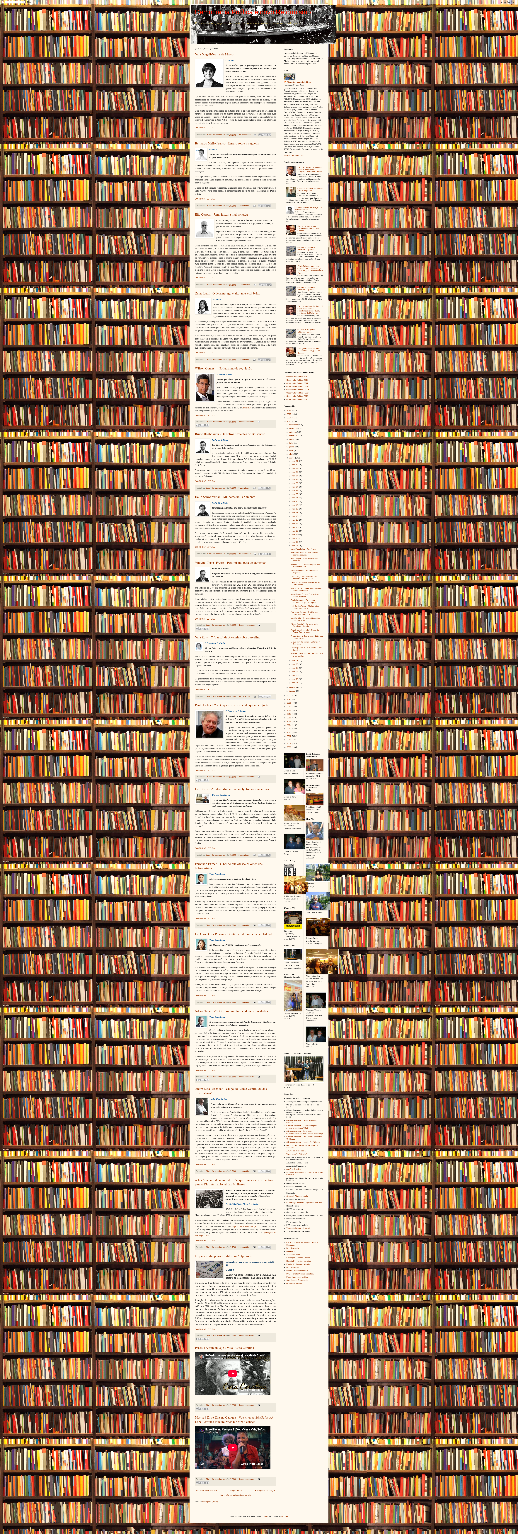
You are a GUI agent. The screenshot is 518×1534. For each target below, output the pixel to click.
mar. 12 (295, 531)
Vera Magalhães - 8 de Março (214, 54)
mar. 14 (295, 524)
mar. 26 (295, 479)
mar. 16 (295, 516)
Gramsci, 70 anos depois (297, 1196)
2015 (289, 721)
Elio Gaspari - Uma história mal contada (221, 214)
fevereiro (293, 687)
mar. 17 (295, 513)
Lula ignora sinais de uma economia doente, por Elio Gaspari (308, 350)
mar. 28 (295, 472)
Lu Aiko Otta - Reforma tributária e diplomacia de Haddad (233, 934)
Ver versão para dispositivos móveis (235, 1495)
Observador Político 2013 (297, 396)
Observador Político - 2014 (297, 393)
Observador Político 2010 (297, 399)
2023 (289, 421)
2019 (289, 707)
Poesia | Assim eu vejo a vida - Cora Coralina (224, 1347)
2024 (289, 418)
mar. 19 (295, 505)
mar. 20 (295, 501)
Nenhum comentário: (246, 422)
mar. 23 (295, 490)
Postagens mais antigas (265, 1490)
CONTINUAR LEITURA (205, 128)
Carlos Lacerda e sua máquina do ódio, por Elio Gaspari (308, 228)
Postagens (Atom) (210, 1502)
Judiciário (246, 408)
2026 (289, 410)
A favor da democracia (296, 1151)
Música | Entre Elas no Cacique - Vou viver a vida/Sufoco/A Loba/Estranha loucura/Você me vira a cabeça (234, 1419)
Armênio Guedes (293, 1169)
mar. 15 (295, 520)
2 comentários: (244, 855)
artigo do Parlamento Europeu (244, 1226)
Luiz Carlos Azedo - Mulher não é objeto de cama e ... (305, 607)
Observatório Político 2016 (297, 386)
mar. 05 (295, 668)
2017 (289, 714)
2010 (289, 740)
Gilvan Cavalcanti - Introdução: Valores (303, 1142)
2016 (289, 718)
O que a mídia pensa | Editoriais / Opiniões (306, 248)
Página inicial (236, 1490)
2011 (289, 736)
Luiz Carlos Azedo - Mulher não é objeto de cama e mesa (232, 789)
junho (291, 447)
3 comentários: (244, 206)
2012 (289, 732)
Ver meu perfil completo (294, 155)
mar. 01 (295, 683)
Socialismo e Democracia (297, 1280)
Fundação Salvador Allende (298, 1264)
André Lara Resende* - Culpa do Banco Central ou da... (305, 631)
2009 (289, 743)
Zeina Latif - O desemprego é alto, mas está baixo (227, 293)
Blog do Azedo (292, 1248)
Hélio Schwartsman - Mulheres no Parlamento (225, 497)
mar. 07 (295, 660)
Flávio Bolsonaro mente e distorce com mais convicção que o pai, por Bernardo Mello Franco (310, 269)
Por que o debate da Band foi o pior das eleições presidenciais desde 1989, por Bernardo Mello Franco (310, 309)
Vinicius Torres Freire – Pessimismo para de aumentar (230, 562)
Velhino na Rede (293, 1254)
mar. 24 (295, 487)
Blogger (284, 1516)
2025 (289, 414)
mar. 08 (295, 546)
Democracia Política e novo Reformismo (253, 12)
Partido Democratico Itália (297, 1270)
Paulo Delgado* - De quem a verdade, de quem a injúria (231, 705)
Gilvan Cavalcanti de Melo (299, 82)
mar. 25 (295, 483)
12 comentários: (245, 285)
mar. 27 (295, 476)
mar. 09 (295, 542)
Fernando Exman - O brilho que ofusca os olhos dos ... (304, 613)
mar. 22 (295, 494)
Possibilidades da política (297, 1277)
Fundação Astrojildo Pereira (298, 1258)
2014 (289, 725)
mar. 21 (295, 498)
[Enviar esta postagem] (255, 135)
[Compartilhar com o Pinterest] (270, 134)
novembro (293, 428)
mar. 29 (295, 468)
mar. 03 (295, 675)
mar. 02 (295, 679)
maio (291, 450)
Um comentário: (244, 135)
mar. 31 (295, 461)
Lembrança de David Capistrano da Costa (304, 1202)
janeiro (292, 691)
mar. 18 (295, 509)
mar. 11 (295, 535)
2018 (289, 710)
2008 (289, 747)
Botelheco (290, 1251)
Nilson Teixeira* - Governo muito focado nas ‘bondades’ (232, 1011)
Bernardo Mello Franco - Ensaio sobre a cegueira (227, 143)
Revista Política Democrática (298, 1261)
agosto (292, 439)
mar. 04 (295, 672)
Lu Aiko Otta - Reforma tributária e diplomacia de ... (305, 619)
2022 (289, 696)
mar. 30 (295, 465)
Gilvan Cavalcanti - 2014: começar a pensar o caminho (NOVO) (301, 1127)
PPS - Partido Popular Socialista (300, 1274)
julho (291, 443)
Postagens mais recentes (206, 1490)
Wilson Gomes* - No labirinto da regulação (223, 368)
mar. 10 (295, 538)
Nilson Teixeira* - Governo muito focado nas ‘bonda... (304, 625)
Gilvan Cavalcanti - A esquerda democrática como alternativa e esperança (304, 1132)
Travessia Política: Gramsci (298, 1228)
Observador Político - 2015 (297, 389)
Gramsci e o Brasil (294, 1283)
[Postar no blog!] (262, 134)
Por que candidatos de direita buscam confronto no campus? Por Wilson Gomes (310, 169)
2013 (289, 729)
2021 (289, 699)
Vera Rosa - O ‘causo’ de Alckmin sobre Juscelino (227, 637)
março (292, 458)
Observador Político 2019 (297, 377)
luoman (265, 1516)
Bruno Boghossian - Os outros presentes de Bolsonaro (230, 434)
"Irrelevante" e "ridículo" (296, 1154)
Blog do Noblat (292, 1267)
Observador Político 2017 (297, 383)
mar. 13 (295, 527)
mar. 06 (295, 664)
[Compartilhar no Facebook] (267, 134)
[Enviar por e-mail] (259, 134)
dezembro (293, 425)
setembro (293, 436)
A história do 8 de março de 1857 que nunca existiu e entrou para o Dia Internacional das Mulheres (234, 1182)
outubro (292, 432)
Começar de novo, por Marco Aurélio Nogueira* (310, 189)
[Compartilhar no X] (265, 134)
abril (291, 454)
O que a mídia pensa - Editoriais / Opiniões (223, 1256)
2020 (289, 703)
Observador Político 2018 (297, 380)
